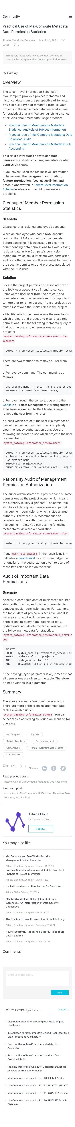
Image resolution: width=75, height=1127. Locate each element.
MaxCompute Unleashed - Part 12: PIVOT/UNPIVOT (37, 1085)
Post (59, 992)
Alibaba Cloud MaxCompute (19, 40)
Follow (40, 828)
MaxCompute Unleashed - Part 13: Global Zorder (35, 1078)
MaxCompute (13, 734)
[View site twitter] (63, 769)
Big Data (35, 734)
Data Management (44, 741)
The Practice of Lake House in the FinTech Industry (35, 919)
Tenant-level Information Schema (47, 748)
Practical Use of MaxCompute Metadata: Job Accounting (35, 781)
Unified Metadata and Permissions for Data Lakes (34, 886)
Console (8, 405)
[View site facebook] (53, 769)
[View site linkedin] (44, 769)
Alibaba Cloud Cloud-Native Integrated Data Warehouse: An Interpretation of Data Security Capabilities (32, 902)
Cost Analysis (13, 748)
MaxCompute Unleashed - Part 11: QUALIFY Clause (37, 1092)
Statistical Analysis (15, 741)
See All (62, 1009)
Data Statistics (13, 754)
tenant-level (27, 558)
